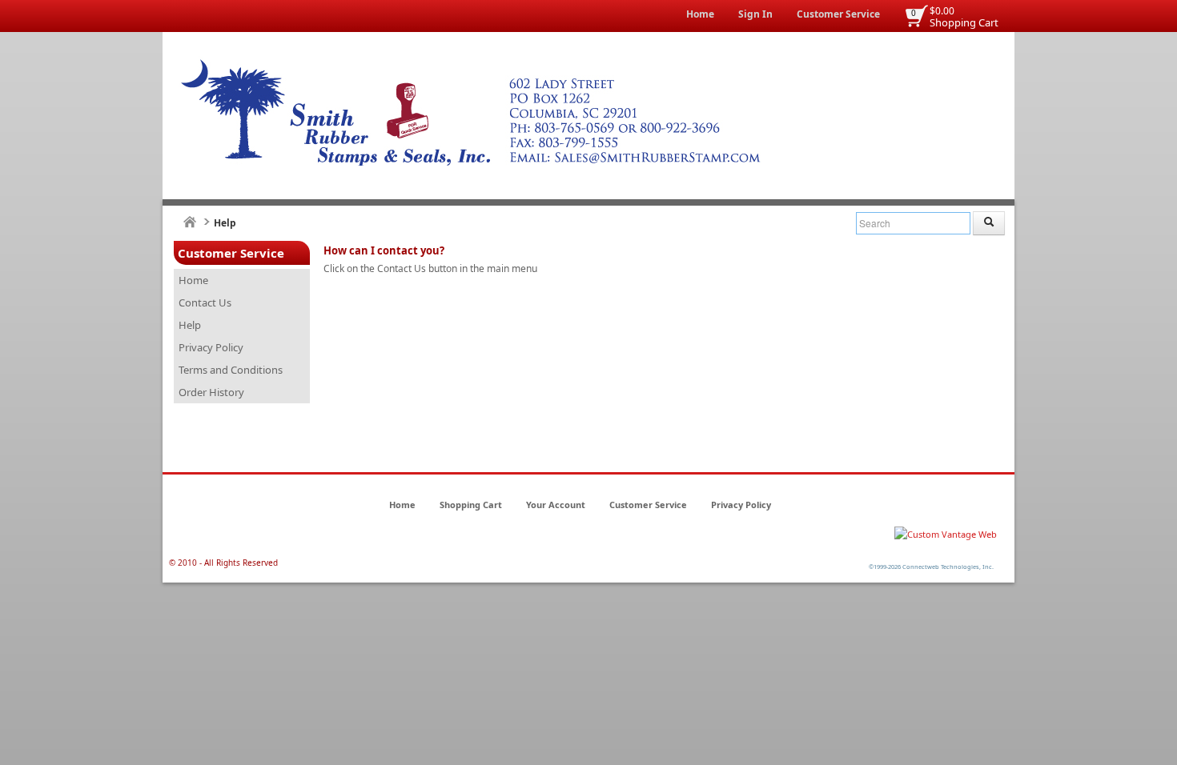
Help (190, 325)
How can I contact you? (383, 250)
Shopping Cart (964, 22)
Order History (211, 392)
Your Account (555, 505)
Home (700, 14)
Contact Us (205, 302)
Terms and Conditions (231, 369)
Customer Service (838, 14)
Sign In (755, 14)
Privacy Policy (211, 347)
